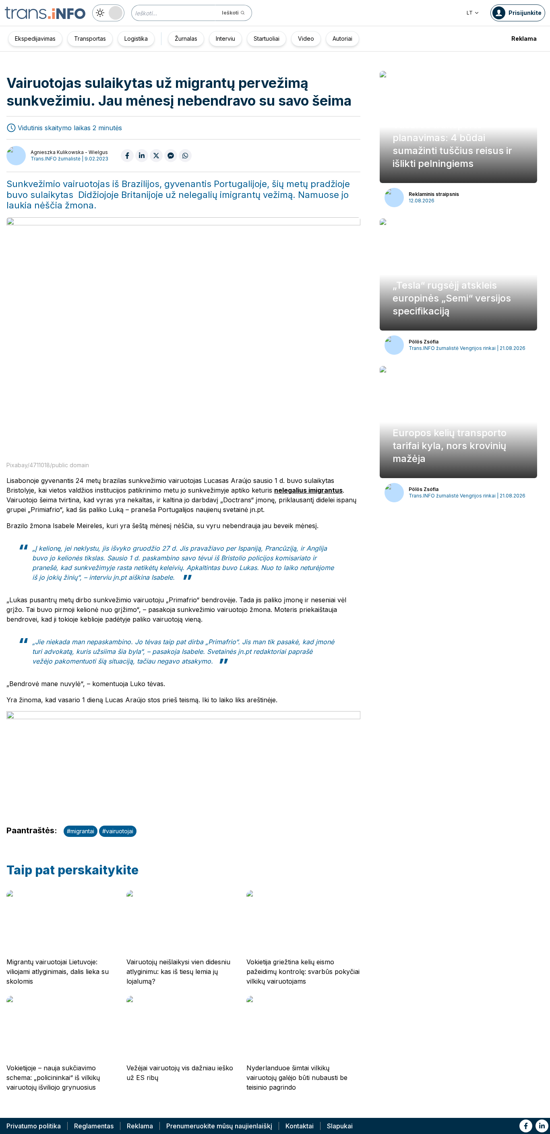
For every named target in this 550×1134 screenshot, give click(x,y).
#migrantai (80, 831)
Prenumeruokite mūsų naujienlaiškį (219, 1126)
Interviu (225, 38)
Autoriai (342, 38)
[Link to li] (542, 1125)
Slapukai (340, 1126)
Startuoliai (266, 38)
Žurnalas (186, 38)
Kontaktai (299, 1126)
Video (306, 38)
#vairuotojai (117, 831)
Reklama (524, 38)
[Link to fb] (525, 1125)
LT (470, 13)
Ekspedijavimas (35, 38)
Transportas (90, 38)
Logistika (136, 38)
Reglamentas (94, 1126)
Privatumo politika (33, 1126)
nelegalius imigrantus (308, 490)
